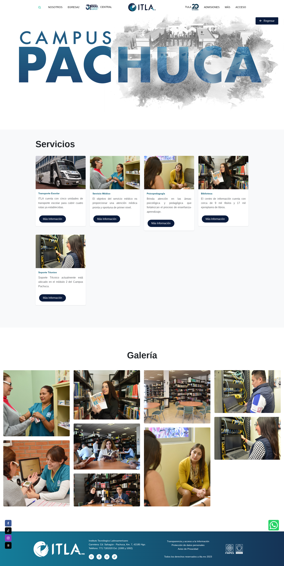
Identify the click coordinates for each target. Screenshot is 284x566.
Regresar (269, 20)
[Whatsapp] (273, 525)
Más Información (52, 219)
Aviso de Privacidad (188, 549)
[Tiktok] (8, 530)
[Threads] (8, 545)
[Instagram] (8, 538)
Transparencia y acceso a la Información (188, 541)
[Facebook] (8, 523)
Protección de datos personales (188, 545)
